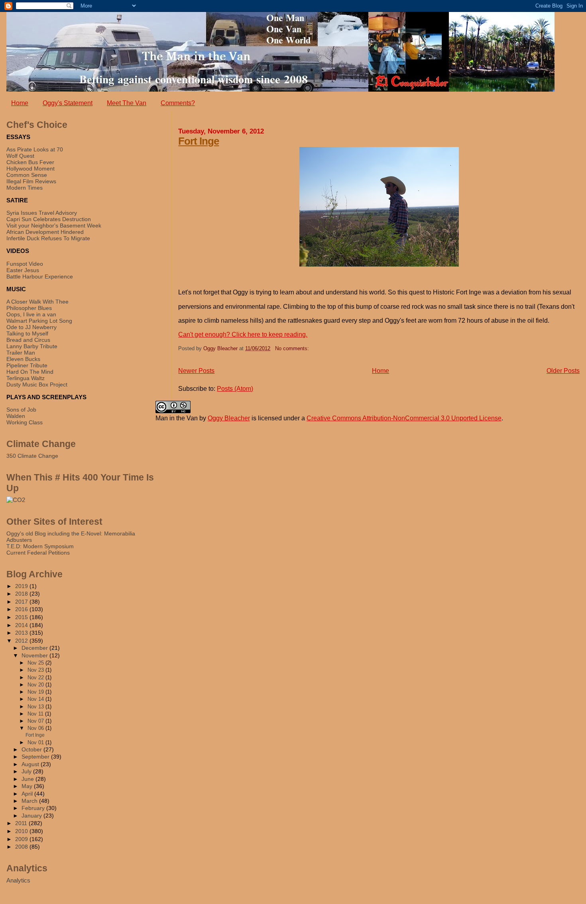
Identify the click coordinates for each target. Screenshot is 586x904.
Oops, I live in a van (31, 314)
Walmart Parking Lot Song (39, 321)
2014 (22, 625)
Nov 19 (36, 692)
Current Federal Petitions (38, 552)
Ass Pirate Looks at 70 (34, 149)
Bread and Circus (28, 340)
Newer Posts (196, 370)
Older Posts (563, 370)
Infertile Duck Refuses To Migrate (48, 238)
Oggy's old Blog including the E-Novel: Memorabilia (70, 533)
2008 (22, 846)
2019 (22, 586)
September (36, 757)
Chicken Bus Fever (30, 162)
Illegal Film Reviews (31, 181)
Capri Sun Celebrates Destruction (48, 219)
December (35, 648)
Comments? (178, 103)
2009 (22, 839)
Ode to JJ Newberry (31, 327)
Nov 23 (36, 670)
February (34, 808)
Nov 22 (36, 677)
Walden (15, 416)
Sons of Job (21, 409)
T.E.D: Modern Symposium (40, 546)
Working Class (24, 422)
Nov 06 (36, 728)
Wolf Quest (20, 156)
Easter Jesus (22, 270)
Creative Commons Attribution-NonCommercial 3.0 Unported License (404, 418)
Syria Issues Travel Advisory (41, 213)
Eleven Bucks (23, 359)
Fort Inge (198, 141)
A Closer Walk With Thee (37, 301)
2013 (22, 632)
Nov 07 (36, 721)
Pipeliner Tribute (26, 365)
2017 (22, 601)
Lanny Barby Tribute (31, 346)
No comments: (292, 348)
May (28, 786)
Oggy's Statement (67, 103)
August (31, 764)
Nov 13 (36, 707)
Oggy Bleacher (229, 418)
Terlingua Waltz (25, 378)
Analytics (18, 880)
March (30, 801)
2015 (22, 617)
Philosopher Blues (29, 308)
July (27, 772)
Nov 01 (36, 742)
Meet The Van (126, 103)
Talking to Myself (27, 333)
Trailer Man (20, 352)
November (35, 656)
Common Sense (26, 175)
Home (19, 103)
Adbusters (19, 540)
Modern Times (24, 187)
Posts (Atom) (235, 388)
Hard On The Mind (29, 372)
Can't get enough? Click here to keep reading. (242, 334)
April (28, 794)
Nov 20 (36, 685)
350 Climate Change (32, 456)
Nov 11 (36, 714)
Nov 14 (36, 699)
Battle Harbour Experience (39, 276)
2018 (22, 593)
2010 (22, 831)
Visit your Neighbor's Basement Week (53, 225)
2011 (22, 823)
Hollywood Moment (30, 168)
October (32, 750)
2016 (22, 609)
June (28, 779)
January (32, 816)
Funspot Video (24, 264)
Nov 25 (36, 663)
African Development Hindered (45, 232)
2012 (22, 640)
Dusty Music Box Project (36, 384)
